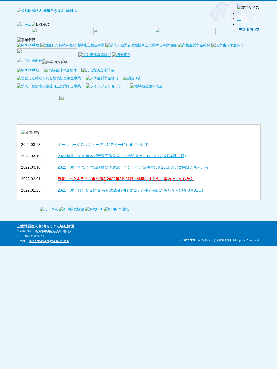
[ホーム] (24, 24)
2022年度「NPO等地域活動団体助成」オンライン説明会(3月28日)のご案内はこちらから (133, 167)
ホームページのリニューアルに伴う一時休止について (103, 144)
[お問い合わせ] (29, 61)
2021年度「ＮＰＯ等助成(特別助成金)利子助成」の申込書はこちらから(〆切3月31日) (130, 190)
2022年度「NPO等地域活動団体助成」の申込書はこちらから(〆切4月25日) (122, 156)
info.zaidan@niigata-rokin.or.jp (49, 241)
